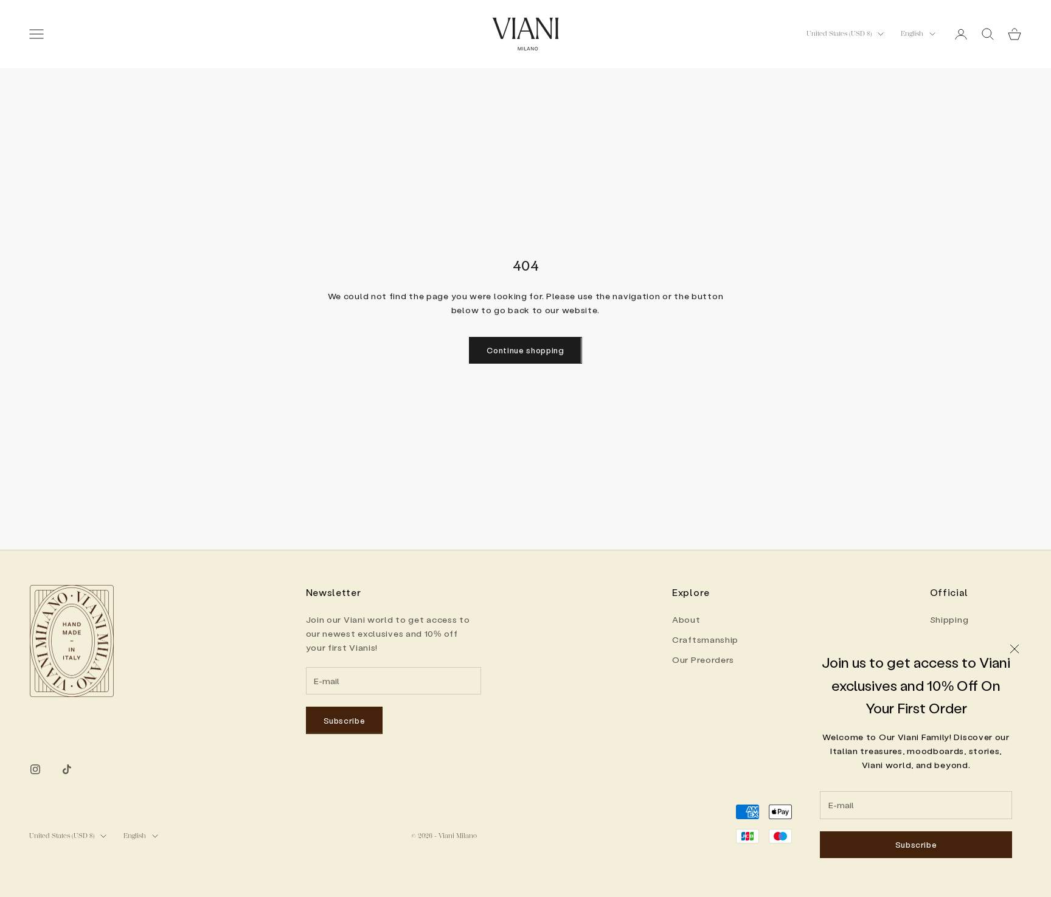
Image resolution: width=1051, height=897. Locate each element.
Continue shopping (525, 350)
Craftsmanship (705, 639)
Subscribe (916, 844)
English (912, 34)
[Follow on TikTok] (67, 769)
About (686, 619)
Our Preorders (703, 659)
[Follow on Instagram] (35, 769)
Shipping (949, 619)
